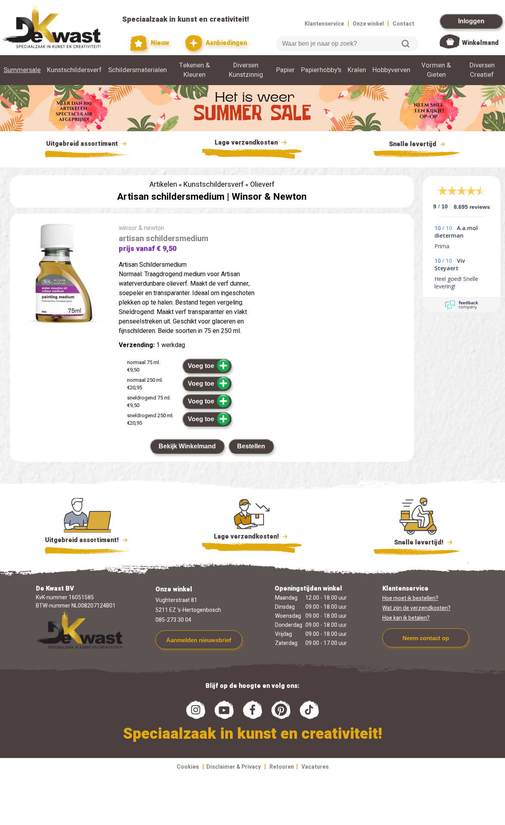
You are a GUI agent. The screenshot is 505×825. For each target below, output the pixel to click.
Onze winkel (368, 24)
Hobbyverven (391, 70)
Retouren (281, 767)
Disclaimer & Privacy (233, 767)
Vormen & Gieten (436, 70)
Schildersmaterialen (137, 70)
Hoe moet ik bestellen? (410, 598)
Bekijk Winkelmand (187, 446)
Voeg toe (201, 365)
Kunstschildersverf (74, 70)
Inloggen (471, 21)
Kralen (357, 70)
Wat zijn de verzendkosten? (416, 608)
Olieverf (262, 184)
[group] (60, 275)
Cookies (188, 767)
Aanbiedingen (225, 43)
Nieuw (159, 43)
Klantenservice (324, 24)
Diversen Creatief (482, 70)
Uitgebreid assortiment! (82, 540)
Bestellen (251, 446)
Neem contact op (425, 638)
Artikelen (163, 184)
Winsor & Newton (269, 197)
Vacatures (315, 767)
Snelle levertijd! (413, 542)
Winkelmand (480, 43)
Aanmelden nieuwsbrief (198, 640)
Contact (403, 24)
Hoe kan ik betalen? (406, 618)
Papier (285, 70)
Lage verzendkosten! (247, 536)
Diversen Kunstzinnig (246, 70)
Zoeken (405, 44)
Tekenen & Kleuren (194, 70)
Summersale (22, 70)
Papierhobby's (321, 70)
